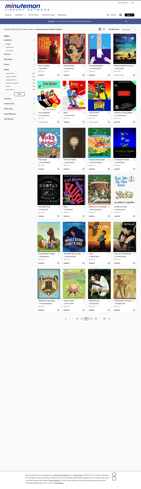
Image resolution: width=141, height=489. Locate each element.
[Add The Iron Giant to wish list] (108, 122)
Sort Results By (114, 29)
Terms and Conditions (62, 475)
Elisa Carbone (95, 303)
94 (96, 319)
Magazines (62, 15)
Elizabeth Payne (120, 303)
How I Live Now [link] (43, 66)
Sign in (129, 15)
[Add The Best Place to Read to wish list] (58, 263)
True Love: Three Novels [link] (122, 254)
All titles (8, 44)
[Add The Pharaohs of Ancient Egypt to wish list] (134, 310)
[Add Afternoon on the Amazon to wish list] (108, 216)
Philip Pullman (44, 209)
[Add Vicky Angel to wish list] (58, 169)
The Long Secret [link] (44, 113)
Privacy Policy (78, 475)
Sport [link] (66, 113)
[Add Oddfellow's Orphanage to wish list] (58, 310)
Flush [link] (66, 207)
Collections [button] (19, 15)
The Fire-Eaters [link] (69, 66)
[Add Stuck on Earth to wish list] (83, 310)
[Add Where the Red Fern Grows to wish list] (134, 75)
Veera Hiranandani (70, 256)
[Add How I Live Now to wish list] (58, 75)
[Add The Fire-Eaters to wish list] (83, 75)
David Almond (69, 68)
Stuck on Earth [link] (69, 301)
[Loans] (121, 15)
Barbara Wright (95, 256)
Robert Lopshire (120, 209)
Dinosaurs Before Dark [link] (97, 160)
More (19, 94)
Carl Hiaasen (69, 209)
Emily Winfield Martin (46, 303)
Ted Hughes (94, 115)
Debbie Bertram (44, 256)
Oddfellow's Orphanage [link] (46, 301)
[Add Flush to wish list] (83, 216)
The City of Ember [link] (70, 160)
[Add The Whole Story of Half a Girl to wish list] (83, 263)
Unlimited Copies (48, 15)
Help (132, 3)
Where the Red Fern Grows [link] (123, 66)
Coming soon (9, 50)
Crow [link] (91, 254)
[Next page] (109, 319)
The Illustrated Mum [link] (96, 66)
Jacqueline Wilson (96, 68)
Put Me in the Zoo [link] (120, 207)
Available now (10, 47)
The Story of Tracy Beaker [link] (123, 113)
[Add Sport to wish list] (83, 122)
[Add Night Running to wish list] (108, 310)
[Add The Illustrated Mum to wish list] (108, 75)
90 (77, 319)
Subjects (8, 15)
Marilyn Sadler (69, 303)
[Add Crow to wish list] (108, 263)
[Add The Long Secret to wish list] (58, 122)
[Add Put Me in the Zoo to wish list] (134, 216)
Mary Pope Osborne (96, 162)
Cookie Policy (59, 483)
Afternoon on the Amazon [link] (98, 207)
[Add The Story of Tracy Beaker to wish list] (134, 122)
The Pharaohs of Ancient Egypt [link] (123, 301)
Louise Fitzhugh (44, 115)
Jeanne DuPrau (69, 162)
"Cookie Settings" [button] (54, 480)
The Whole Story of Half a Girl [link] (73, 254)
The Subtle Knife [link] (44, 207)
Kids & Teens (34, 15)
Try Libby (51, 21)
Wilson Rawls (120, 68)
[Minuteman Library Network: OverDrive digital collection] (27, 7)
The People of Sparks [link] (121, 160)
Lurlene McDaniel (121, 256)
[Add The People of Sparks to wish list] (134, 169)
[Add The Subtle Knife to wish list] (58, 216)
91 (82, 319)
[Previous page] (66, 319)
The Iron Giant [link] (94, 113)
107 (104, 319)
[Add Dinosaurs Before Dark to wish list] (108, 169)
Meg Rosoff (43, 68)
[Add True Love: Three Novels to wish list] (134, 263)
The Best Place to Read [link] (46, 254)
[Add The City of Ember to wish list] (83, 169)
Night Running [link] (94, 301)
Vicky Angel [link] (42, 160)
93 (91, 319)
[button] (123, 3)
